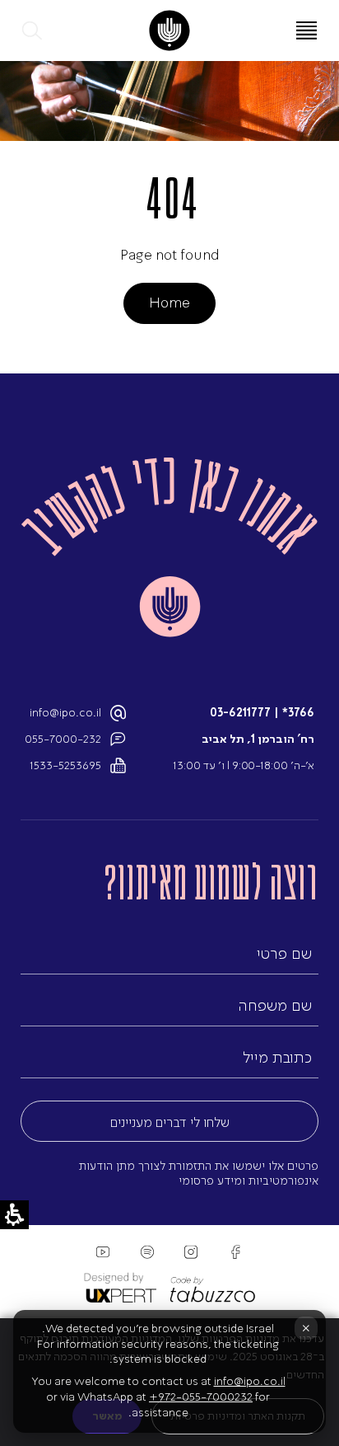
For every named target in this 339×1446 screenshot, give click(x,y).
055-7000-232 (63, 739)
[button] (33, 30)
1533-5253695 (65, 765)
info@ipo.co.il (65, 713)
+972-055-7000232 (201, 1397)
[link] (169, 30)
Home (169, 302)
